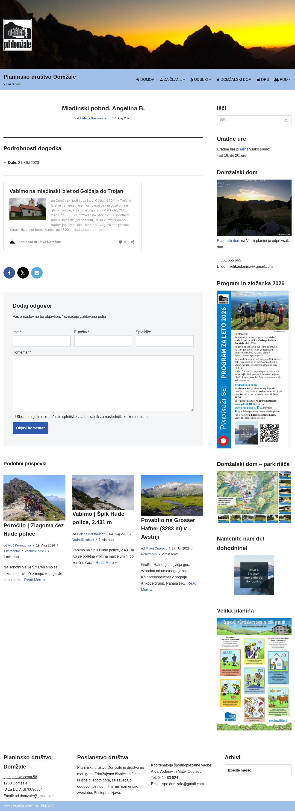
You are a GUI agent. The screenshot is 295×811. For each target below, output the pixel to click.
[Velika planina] (254, 729)
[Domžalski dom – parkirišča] (254, 522)
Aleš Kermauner (19, 545)
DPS (265, 79)
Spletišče (143, 332)
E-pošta (81, 332)
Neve (6, 806)
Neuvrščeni (149, 554)
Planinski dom (228, 241)
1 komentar (11, 551)
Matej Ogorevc (156, 548)
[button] (184, 79)
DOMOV (147, 79)
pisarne (242, 149)
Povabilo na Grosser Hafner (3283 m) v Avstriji (168, 528)
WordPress (32, 806)
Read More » (34, 580)
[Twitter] (23, 273)
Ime (17, 332)
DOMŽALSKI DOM (236, 79)
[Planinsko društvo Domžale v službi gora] (17, 34)
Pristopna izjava (107, 793)
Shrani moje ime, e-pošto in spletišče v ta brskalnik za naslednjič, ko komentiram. (82, 417)
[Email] (37, 273)
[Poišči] (286, 120)
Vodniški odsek (35, 551)
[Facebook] (9, 273)
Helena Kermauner (94, 118)
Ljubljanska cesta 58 (20, 777)
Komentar (22, 352)
